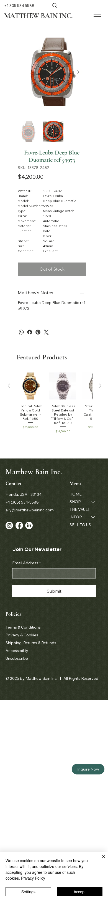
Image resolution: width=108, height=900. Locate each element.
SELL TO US (80, 524)
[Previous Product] (9, 385)
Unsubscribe (17, 658)
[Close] (100, 860)
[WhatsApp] (21, 332)
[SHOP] (93, 502)
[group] (55, 405)
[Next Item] (78, 71)
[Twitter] (46, 332)
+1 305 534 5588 (19, 5)
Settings (28, 891)
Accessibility (17, 650)
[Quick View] (30, 385)
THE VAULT (80, 509)
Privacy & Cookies (22, 634)
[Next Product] (100, 385)
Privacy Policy (33, 878)
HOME (76, 494)
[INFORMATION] (93, 517)
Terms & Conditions (23, 627)
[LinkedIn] (29, 525)
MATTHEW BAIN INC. (38, 15)
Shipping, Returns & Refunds (31, 642)
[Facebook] (29, 332)
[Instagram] (9, 525)
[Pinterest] (38, 332)
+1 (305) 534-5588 (22, 502)
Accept (80, 891)
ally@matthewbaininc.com (30, 509)
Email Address (26, 562)
